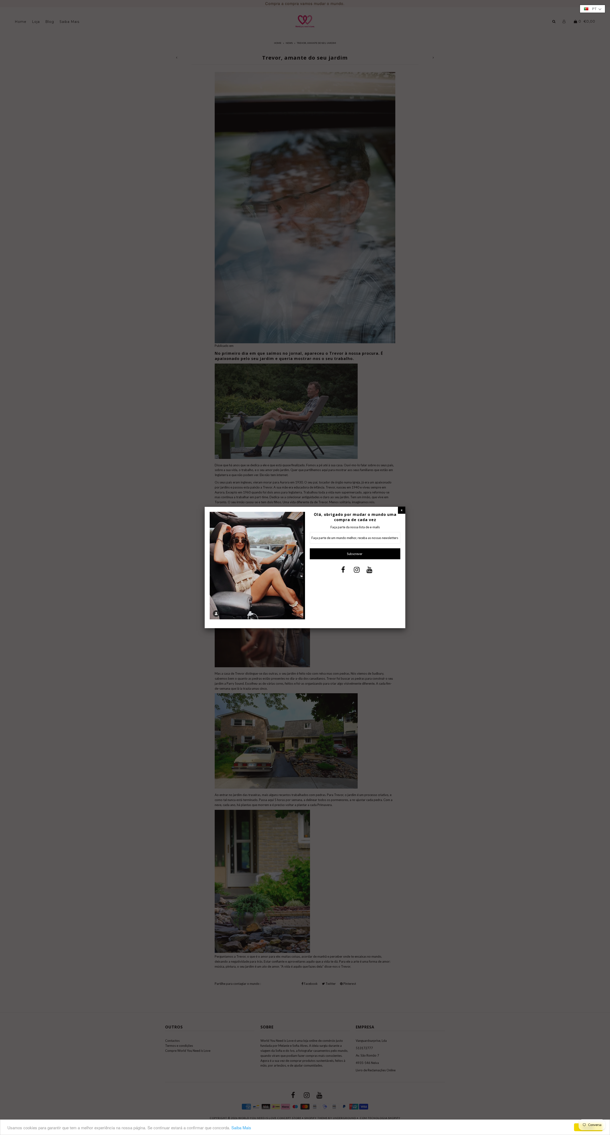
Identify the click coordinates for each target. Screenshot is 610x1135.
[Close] (401, 510)
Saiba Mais (241, 1127)
